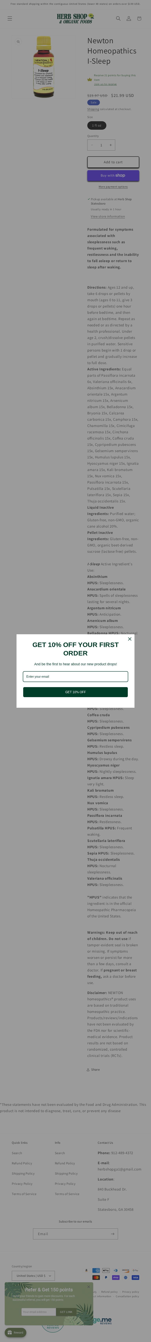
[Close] (129, 639)
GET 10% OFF (75, 692)
